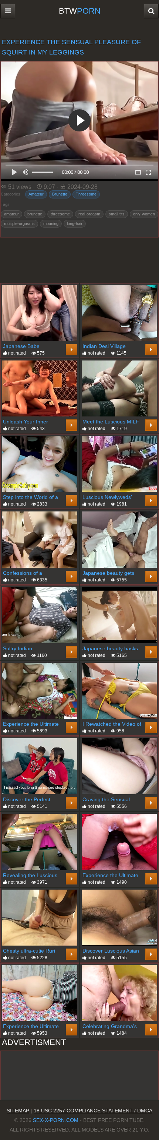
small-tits (117, 214)
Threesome (86, 194)
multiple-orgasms (19, 223)
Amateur (36, 194)
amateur (11, 214)
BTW (80, 10)
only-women (144, 214)
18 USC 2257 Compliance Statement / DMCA (93, 1110)
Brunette (59, 194)
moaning (50, 223)
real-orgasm (89, 214)
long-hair (74, 223)
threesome (60, 214)
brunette (34, 214)
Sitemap (18, 1110)
